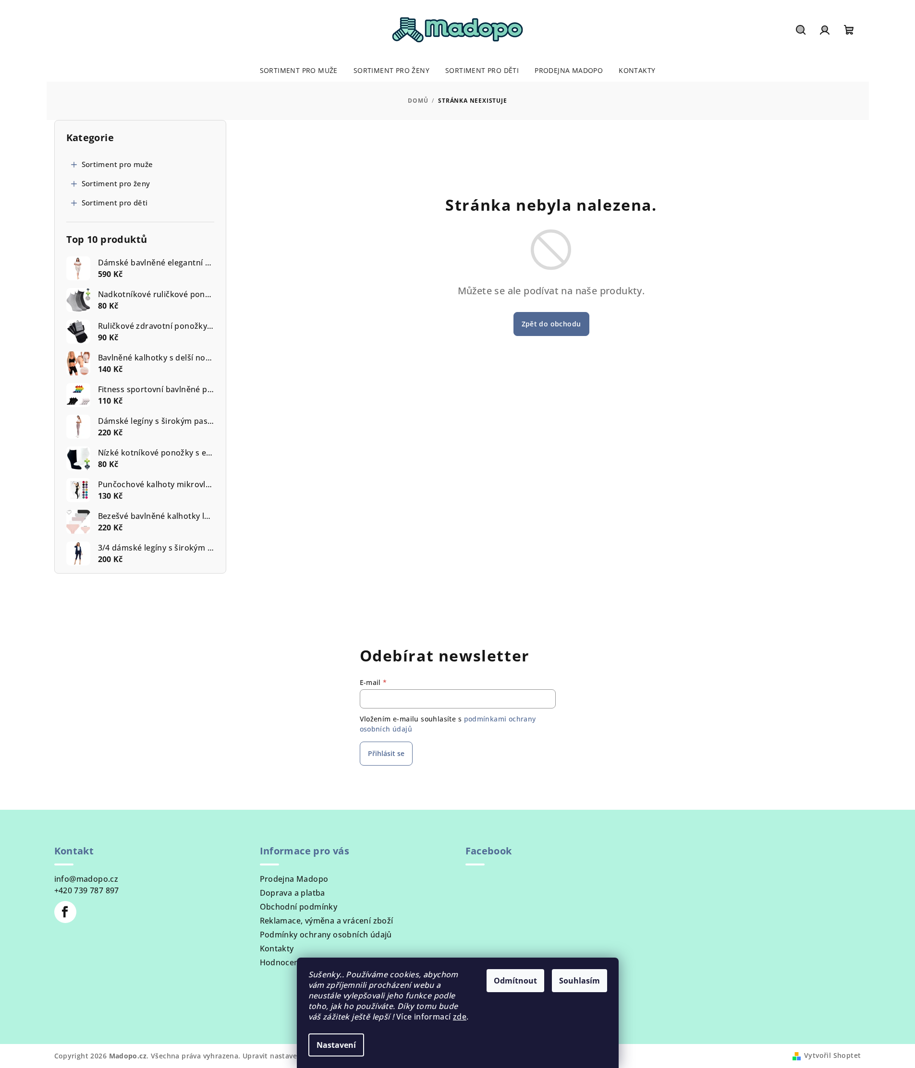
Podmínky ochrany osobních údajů (326, 934)
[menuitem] (298, 71)
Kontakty (277, 948)
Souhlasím (579, 980)
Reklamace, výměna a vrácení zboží (326, 920)
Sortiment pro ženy (116, 183)
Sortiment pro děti (115, 202)
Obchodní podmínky (299, 906)
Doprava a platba (292, 893)
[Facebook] (65, 912)
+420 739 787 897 (86, 890)
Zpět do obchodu (551, 323)
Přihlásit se (386, 753)
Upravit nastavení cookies (287, 1055)
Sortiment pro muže (117, 164)
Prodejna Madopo (294, 879)
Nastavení (336, 1045)
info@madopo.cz (86, 879)
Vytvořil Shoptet (832, 1055)
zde (459, 1016)
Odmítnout (515, 980)
